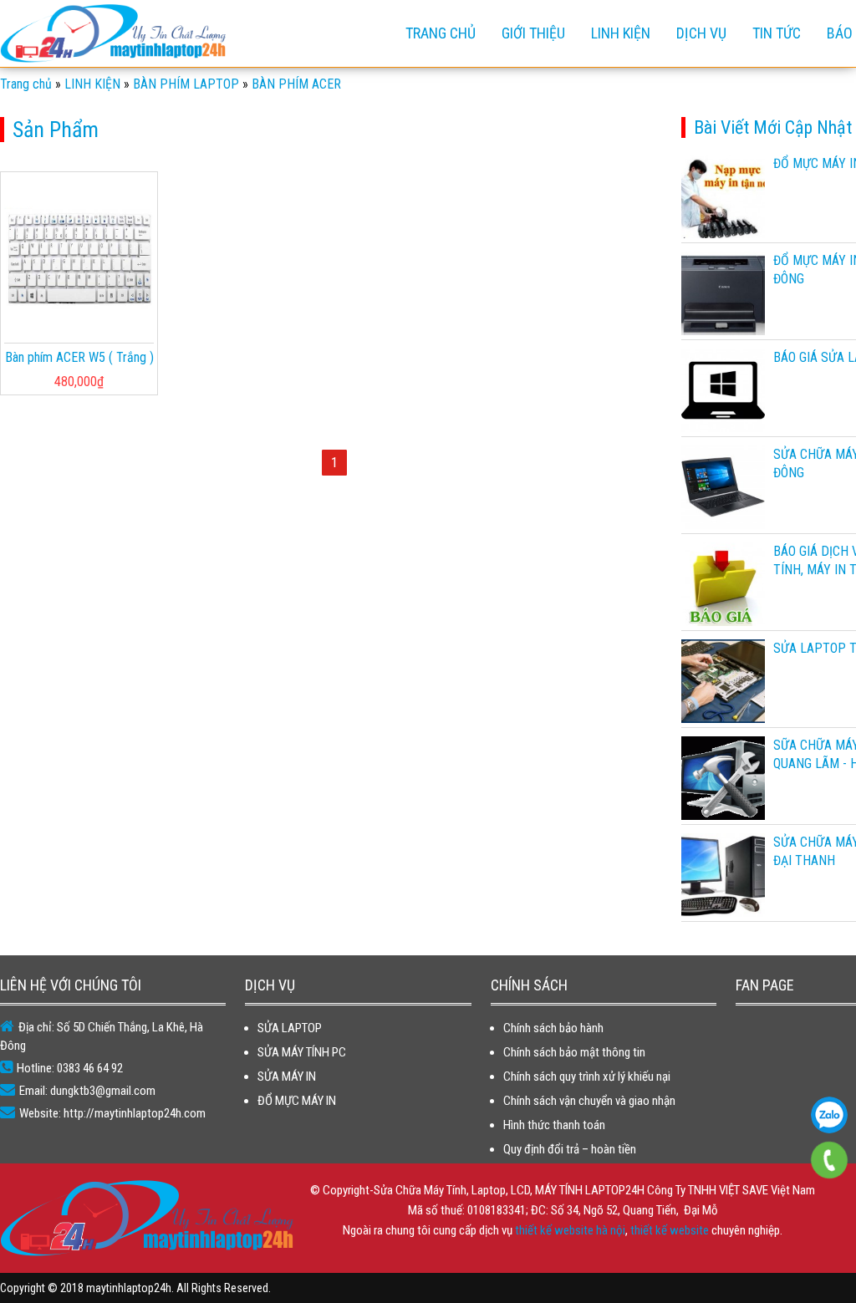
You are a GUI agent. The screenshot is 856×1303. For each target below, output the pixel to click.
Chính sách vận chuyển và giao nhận (589, 1100)
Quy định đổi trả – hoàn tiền (569, 1149)
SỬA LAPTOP (289, 1028)
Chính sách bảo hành (553, 1028)
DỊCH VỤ (701, 33)
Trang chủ (440, 33)
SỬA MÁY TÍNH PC (301, 1052)
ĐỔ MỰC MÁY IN (296, 1100)
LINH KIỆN (620, 33)
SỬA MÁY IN (286, 1076)
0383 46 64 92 (829, 1115)
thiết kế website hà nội (570, 1230)
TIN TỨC (776, 33)
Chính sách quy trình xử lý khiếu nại (586, 1076)
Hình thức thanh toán (554, 1124)
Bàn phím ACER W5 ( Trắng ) (79, 357)
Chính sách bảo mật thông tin (574, 1052)
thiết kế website (669, 1230)
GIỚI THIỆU (533, 33)
